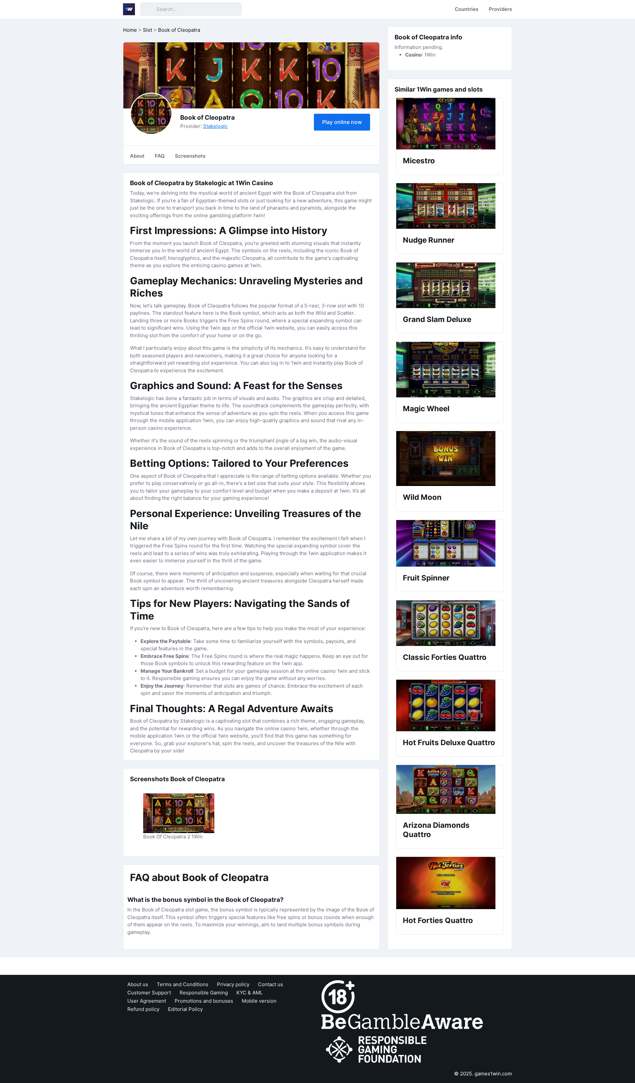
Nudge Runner (428, 239)
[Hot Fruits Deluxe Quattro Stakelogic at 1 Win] (449, 705)
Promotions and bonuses (204, 1001)
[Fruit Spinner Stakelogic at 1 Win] (449, 543)
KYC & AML (249, 992)
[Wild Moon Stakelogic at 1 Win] (449, 458)
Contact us (270, 984)
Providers (500, 9)
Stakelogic (215, 126)
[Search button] (148, 9)
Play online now (342, 122)
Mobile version (259, 1001)
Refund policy (143, 1009)
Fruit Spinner (426, 577)
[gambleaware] (402, 1021)
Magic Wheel (426, 408)
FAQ (160, 156)
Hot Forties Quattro (438, 920)
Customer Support (149, 992)
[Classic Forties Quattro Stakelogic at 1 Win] (449, 623)
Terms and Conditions (182, 984)
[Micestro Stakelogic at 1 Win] (449, 123)
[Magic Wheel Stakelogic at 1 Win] (449, 369)
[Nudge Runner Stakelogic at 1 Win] (449, 206)
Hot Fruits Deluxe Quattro (449, 742)
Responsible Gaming (204, 992)
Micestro (419, 160)
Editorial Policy (185, 1009)
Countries (466, 9)
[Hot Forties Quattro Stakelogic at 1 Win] (449, 883)
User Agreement (146, 1001)
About (137, 156)
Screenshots (190, 156)
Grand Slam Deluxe (437, 319)
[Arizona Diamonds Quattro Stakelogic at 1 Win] (449, 789)
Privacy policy (233, 984)
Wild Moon (422, 497)
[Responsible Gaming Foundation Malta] (377, 1050)
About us (137, 984)
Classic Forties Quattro (445, 657)
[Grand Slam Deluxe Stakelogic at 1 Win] (449, 285)
